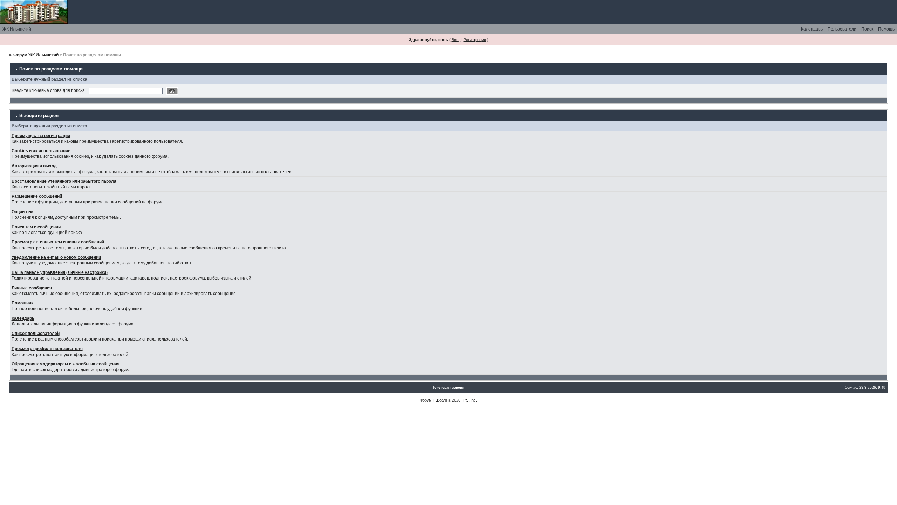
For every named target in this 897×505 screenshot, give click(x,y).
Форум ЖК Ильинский (36, 55)
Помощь (886, 29)
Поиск (867, 29)
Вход (456, 40)
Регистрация (475, 40)
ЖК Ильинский (16, 29)
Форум (426, 400)
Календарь (812, 29)
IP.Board (440, 400)
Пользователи (842, 29)
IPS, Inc (469, 400)
